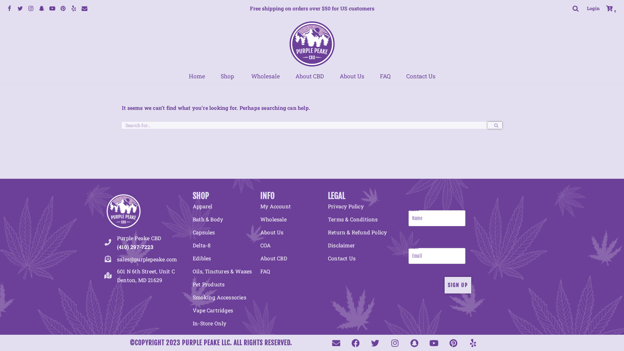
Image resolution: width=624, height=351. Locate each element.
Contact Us (421, 76)
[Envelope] (336, 343)
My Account (275, 206)
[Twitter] (20, 8)
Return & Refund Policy (357, 232)
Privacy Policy (346, 206)
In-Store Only (210, 323)
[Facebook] (9, 8)
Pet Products (209, 284)
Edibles (202, 258)
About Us (352, 76)
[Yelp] (73, 8)
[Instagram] (30, 8)
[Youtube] (52, 8)
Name (414, 209)
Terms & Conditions (353, 219)
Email (414, 247)
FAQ (385, 76)
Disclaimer (341, 245)
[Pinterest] (63, 8)
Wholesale (265, 76)
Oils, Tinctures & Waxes (222, 271)
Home (197, 76)
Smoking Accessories (219, 297)
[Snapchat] (41, 8)
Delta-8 (202, 245)
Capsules (204, 232)
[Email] (84, 8)
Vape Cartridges (213, 310)
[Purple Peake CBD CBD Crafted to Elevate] (312, 44)
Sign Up (458, 285)
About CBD (309, 76)
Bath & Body (208, 219)
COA (265, 245)
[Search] (575, 8)
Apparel (202, 206)
